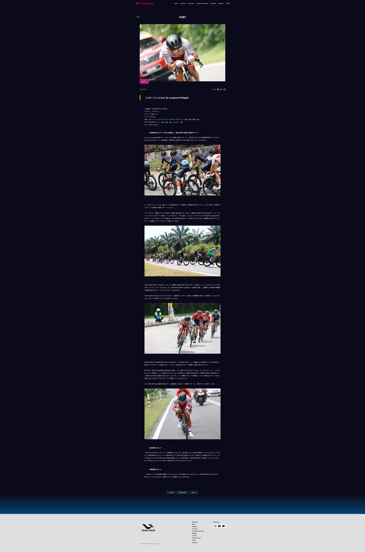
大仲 (166, 122)
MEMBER (213, 3)
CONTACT (221, 3)
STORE (228, 3)
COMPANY (195, 542)
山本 (170, 122)
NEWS (176, 3)
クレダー (176, 122)
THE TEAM (191, 3)
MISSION (183, 3)
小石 (162, 122)
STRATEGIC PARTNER (202, 3)
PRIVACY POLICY (196, 538)
